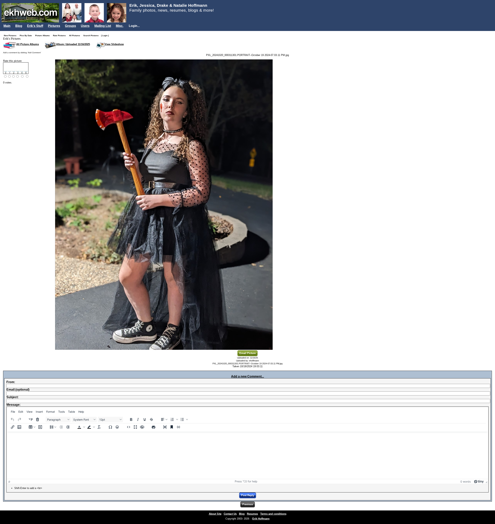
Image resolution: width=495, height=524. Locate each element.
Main (6, 25)
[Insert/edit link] (12, 427)
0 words (465, 481)
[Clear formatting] (99, 427)
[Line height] (53, 427)
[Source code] (128, 427)
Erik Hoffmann (261, 518)
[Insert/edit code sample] (178, 427)
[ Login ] (105, 35)
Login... (134, 25)
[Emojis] (117, 427)
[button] (174, 419)
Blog (18, 25)
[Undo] (12, 419)
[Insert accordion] (30, 419)
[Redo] (19, 419)
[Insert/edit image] (19, 427)
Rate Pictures (60, 35)
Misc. (119, 25)
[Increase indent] (68, 427)
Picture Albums (43, 35)
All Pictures (75, 35)
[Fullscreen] (135, 427)
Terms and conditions (273, 513)
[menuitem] (13, 411)
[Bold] (131, 419)
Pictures (54, 25)
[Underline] (144, 419)
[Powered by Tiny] (479, 481)
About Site (215, 513)
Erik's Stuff (35, 25)
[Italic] (138, 419)
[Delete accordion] (37, 419)
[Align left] (164, 419)
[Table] (32, 427)
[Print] (153, 427)
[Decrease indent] (61, 427)
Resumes (252, 513)
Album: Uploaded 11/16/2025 (73, 44)
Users (85, 25)
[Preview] (142, 427)
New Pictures (11, 35)
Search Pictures (91, 35)
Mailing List (102, 25)
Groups (70, 25)
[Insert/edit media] (40, 427)
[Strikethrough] (151, 419)
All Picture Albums (27, 44)
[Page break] (165, 427)
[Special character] (110, 427)
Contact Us (230, 513)
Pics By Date (27, 35)
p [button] (9, 481)
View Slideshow (114, 44)
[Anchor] (171, 427)
